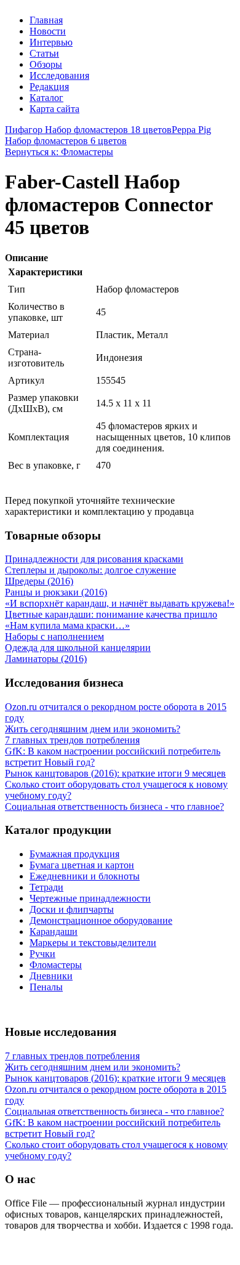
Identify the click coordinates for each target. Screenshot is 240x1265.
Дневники (51, 976)
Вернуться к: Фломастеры (59, 152)
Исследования (59, 75)
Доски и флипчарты (72, 909)
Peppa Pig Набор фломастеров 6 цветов (108, 135)
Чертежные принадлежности (90, 898)
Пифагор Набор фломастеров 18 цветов (88, 129)
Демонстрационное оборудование (101, 920)
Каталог (46, 97)
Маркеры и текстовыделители (93, 942)
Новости (48, 31)
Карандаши (54, 931)
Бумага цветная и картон (82, 865)
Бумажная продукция (74, 854)
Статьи (44, 53)
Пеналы (46, 987)
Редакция (49, 86)
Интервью (51, 42)
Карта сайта (54, 108)
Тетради (46, 887)
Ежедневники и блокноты (85, 876)
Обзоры (46, 64)
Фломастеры (56, 965)
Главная (46, 20)
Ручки (42, 953)
